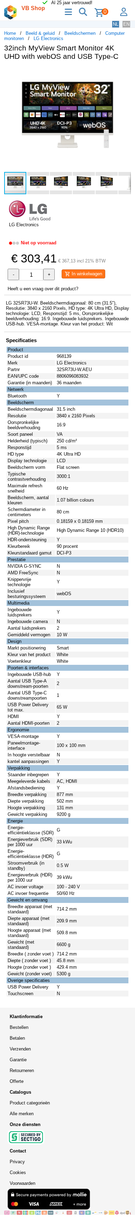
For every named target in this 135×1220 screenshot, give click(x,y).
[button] (124, 73)
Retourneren (22, 1070)
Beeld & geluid (40, 33)
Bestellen (19, 1027)
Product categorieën (30, 1102)
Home (10, 33)
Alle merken (22, 1113)
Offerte (17, 1081)
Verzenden (20, 1049)
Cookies (18, 1172)
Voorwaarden (22, 1183)
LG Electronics (48, 38)
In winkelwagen (86, 273)
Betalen (17, 1038)
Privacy (17, 1161)
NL (115, 24)
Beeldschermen (80, 33)
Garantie (18, 1059)
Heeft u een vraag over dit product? (43, 288)
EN (126, 24)
